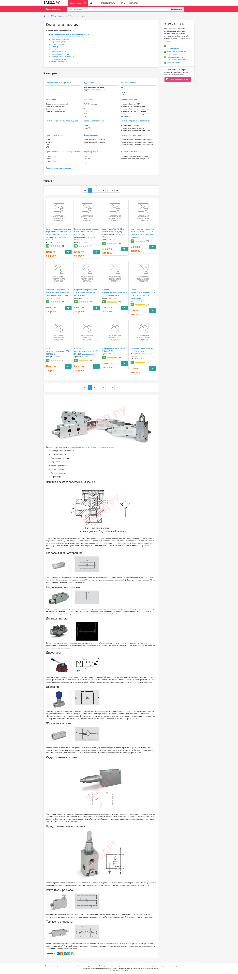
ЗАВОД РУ (50, 16)
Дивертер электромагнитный (57, 104)
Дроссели (55, 49)
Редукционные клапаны (60, 54)
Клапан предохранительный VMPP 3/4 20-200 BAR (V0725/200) (86, 232)
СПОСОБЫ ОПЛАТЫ (108, 3)
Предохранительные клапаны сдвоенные (137, 144)
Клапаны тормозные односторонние (135, 159)
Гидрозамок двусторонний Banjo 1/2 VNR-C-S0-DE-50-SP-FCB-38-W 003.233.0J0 (142, 232)
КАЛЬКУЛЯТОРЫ (175, 24)
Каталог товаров (76, 3)
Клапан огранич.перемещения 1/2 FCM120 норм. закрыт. (85, 351)
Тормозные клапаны (59, 62)
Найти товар (177, 9)
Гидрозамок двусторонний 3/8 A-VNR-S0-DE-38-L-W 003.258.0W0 (85, 292)
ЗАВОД (51, 3)
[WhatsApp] (68, 953)
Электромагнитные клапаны (58, 168)
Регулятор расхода (92, 151)
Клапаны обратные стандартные (133, 111)
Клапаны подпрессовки (130, 125)
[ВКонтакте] (58, 953)
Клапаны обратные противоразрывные (136, 109)
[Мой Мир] (65, 953)
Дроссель (88, 99)
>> (117, 190)
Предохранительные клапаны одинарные (137, 142)
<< (85, 190)
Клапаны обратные (129, 99)
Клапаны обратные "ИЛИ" (130, 104)
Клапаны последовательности (132, 128)
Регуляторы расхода (58, 59)
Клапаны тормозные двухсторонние (135, 156)
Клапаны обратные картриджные (133, 106)
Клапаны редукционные (94, 121)
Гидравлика (62, 16)
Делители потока (57, 44)
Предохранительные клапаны (62, 57)
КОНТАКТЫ (133, 3)
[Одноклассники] (61, 953)
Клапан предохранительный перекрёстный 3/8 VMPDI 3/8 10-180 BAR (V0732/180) (58, 232)
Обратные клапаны (58, 52)
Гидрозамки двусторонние (61, 42)
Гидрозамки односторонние (61, 39)
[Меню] (91, 3)
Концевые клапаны (54, 135)
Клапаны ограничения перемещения (62, 121)
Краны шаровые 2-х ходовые (94, 140)
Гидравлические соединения (58, 83)
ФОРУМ (122, 3)
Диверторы (55, 47)
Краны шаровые (91, 135)
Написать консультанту (180, 79)
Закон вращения (173, 63)
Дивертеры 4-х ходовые (55, 109)
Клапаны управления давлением (135, 121)
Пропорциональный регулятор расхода (63, 151)
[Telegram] (72, 953)
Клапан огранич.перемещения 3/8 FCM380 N (57, 351)
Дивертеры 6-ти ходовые (55, 111)
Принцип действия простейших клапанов (67, 37)
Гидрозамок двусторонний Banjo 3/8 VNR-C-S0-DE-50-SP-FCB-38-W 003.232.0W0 (57, 292)
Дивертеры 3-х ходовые (55, 106)
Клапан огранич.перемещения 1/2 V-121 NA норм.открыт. (114, 292)
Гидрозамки (89, 83)
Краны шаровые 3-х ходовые (94, 142)
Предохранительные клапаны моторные (136, 140)
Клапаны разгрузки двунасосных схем (135, 130)
